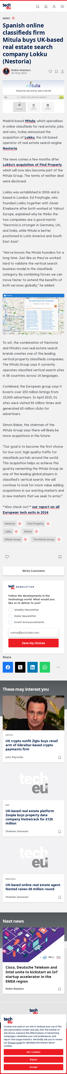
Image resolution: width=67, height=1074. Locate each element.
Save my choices (33, 643)
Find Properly (35, 523)
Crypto (9, 735)
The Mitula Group (43, 539)
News (6, 18)
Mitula (30, 121)
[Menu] (62, 7)
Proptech (10, 879)
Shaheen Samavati (17, 831)
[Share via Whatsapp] (46, 667)
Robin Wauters (15, 988)
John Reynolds (14, 757)
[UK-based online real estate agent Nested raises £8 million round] (33, 857)
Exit (7, 805)
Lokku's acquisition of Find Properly (32, 165)
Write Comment (33, 571)
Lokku (29, 137)
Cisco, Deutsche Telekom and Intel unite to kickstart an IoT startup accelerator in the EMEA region (32, 974)
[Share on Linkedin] (33, 667)
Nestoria (10, 148)
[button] (33, 96)
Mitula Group (13, 539)
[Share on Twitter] (21, 667)
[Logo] (9, 6)
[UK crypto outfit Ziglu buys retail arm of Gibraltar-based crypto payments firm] (33, 713)
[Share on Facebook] (9, 667)
